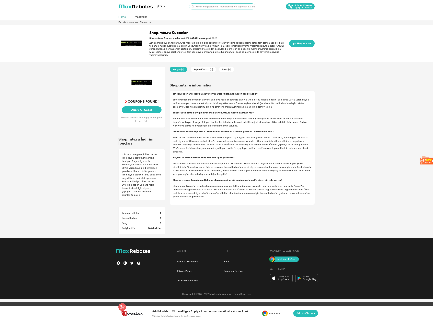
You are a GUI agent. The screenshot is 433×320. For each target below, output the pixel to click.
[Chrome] (300, 6)
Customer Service (233, 271)
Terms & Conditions (187, 280)
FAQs (226, 261)
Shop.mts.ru (145, 22)
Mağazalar (133, 22)
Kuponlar (122, 22)
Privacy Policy (184, 271)
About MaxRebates (187, 261)
